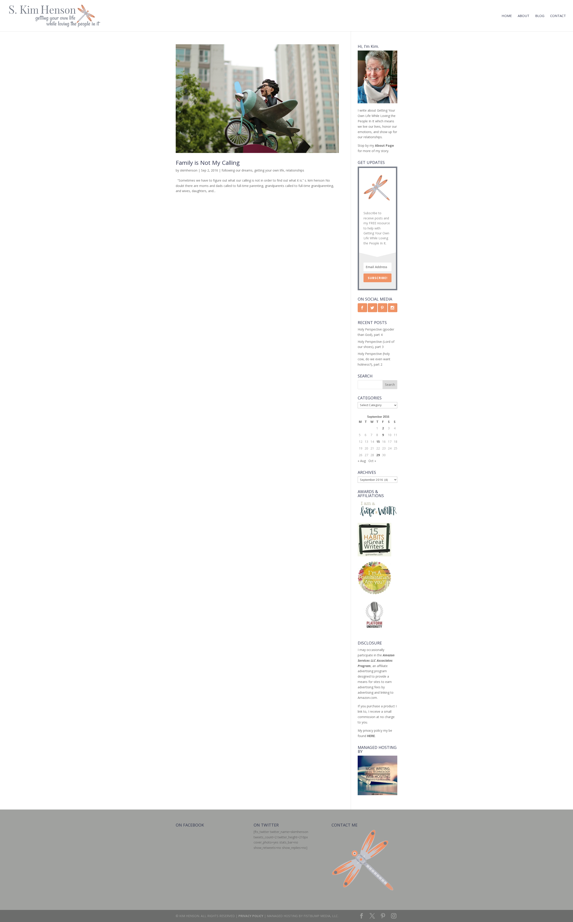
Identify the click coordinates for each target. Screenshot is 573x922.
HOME (507, 16)
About (523, 16)
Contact (558, 16)
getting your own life (269, 170)
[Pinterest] (383, 916)
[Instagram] (393, 916)
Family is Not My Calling (208, 163)
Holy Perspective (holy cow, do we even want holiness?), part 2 (374, 359)
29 (378, 455)
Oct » (372, 461)
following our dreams (237, 170)
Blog (539, 16)
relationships (295, 170)
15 (378, 441)
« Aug (362, 461)
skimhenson (188, 170)
